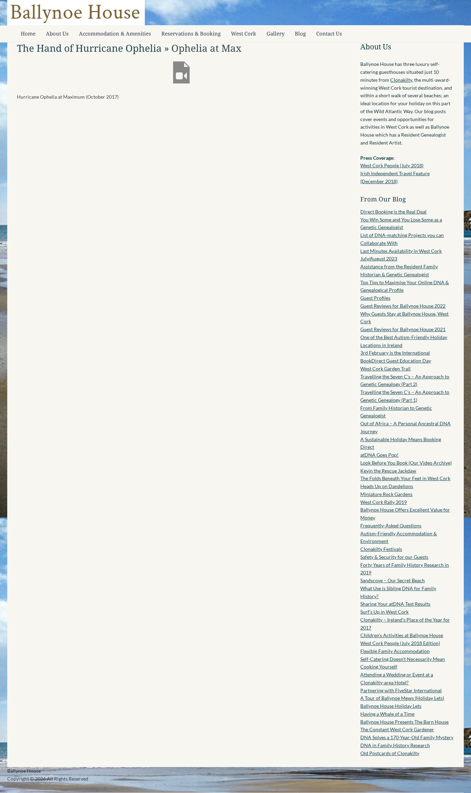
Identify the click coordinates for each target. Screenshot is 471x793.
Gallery (275, 33)
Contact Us (329, 33)
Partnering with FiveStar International (401, 690)
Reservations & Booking (191, 33)
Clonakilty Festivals (381, 549)
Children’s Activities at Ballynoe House (401, 635)
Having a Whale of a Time (387, 714)
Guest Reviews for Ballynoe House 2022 (402, 306)
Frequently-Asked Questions (390, 525)
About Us (57, 33)
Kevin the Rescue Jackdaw (388, 471)
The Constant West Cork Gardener (397, 729)
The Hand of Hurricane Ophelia (89, 47)
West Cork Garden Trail (385, 368)
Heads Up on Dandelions (386, 486)
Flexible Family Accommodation (395, 651)
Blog (300, 33)
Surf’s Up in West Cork (384, 612)
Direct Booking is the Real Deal (393, 212)
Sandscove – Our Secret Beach (392, 580)
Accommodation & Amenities (115, 33)
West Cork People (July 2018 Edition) (400, 643)
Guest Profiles (375, 298)
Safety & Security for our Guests (394, 557)
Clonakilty (401, 80)
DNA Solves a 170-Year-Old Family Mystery (406, 737)
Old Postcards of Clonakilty (389, 753)
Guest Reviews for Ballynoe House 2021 (402, 329)
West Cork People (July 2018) (391, 165)
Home (28, 33)
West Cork (243, 33)
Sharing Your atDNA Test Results (395, 604)
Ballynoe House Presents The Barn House (404, 722)
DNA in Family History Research (395, 745)
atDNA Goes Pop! (379, 455)
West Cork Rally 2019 (383, 502)
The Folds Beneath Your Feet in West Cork (405, 478)
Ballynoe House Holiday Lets (390, 706)
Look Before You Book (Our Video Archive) (406, 463)
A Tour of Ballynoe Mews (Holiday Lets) (402, 698)
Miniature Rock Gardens (386, 494)
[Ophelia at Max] (181, 82)
